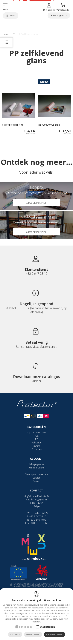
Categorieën (36, 427)
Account (36, 458)
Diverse (36, 446)
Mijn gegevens (36, 464)
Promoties (36, 449)
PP (14, 34)
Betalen (36, 477)
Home (5, 34)
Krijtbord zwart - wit (36, 432)
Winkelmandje (36, 467)
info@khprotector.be (38, 523)
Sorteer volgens (57, 15)
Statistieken (47, 626)
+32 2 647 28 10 (37, 516)
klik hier (36, 381)
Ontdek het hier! (36, 202)
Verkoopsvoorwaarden (36, 474)
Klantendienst (36, 269)
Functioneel (26, 626)
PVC (36, 435)
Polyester (36, 442)
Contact (36, 481)
